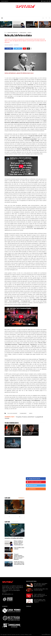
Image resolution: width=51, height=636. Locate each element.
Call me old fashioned (12, 32)
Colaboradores (22, 32)
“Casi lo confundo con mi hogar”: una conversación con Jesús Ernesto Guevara (40, 595)
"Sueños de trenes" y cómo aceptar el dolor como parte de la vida (19, 563)
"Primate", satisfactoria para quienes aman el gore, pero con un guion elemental (45, 25)
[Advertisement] (25, 12)
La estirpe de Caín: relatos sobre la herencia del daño (41, 589)
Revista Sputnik (4, 1)
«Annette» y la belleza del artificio (6, 26)
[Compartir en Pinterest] (24, 49)
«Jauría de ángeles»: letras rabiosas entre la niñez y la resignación (39, 601)
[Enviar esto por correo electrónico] (28, 49)
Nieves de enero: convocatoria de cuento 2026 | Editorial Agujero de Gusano (40, 585)
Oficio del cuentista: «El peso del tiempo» (14, 510)
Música (29, 32)
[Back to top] (47, 633)
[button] (5, 1)
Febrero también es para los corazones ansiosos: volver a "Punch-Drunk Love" (19, 25)
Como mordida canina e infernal (31, 26)
